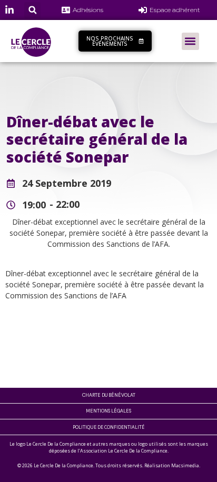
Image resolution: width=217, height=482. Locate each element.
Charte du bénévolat (108, 395)
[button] (32, 10)
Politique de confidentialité (108, 427)
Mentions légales (108, 411)
